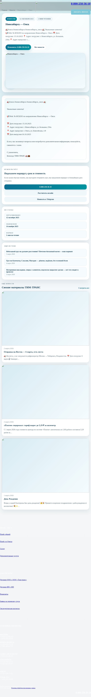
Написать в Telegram (45, 199)
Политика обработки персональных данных (23, 688)
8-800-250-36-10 (45, 187)
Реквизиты (4, 594)
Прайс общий (5, 534)
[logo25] (35, 11)
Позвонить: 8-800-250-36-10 (18, 47)
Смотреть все (83, 288)
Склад (2, 549)
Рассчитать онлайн (45, 193)
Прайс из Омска (6, 541)
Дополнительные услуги (9, 556)
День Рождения (11, 499)
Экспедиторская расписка (10, 609)
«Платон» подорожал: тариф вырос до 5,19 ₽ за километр (30, 425)
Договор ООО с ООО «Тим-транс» (13, 580)
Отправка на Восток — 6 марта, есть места (23, 352)
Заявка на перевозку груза (10, 601)
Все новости (39, 47)
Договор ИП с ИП (7, 587)
